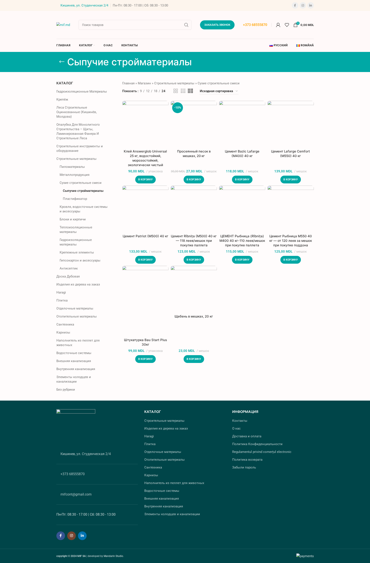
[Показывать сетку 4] (190, 91)
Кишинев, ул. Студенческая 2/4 (84, 5)
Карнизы (63, 332)
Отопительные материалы (76, 316)
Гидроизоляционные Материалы (81, 91)
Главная (128, 83)
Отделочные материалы (74, 308)
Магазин (144, 83)
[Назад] (61, 62)
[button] (145, 179)
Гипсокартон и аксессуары (80, 260)
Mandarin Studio (113, 556)
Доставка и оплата (246, 436)
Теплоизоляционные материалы (76, 229)
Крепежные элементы (77, 252)
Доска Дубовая (68, 276)
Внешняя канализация (73, 361)
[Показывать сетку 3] (183, 91)
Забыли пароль (244, 467)
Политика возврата (247, 460)
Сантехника (65, 324)
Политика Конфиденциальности (257, 444)
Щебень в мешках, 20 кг (194, 316)
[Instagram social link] (303, 5)
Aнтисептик (69, 268)
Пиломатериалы (72, 167)
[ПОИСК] (186, 25)
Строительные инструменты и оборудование (79, 148)
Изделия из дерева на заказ (78, 284)
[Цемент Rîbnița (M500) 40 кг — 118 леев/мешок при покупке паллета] (194, 209)
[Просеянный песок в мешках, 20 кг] (194, 124)
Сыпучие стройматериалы (83, 191)
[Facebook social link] (295, 5)
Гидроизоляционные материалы (76, 242)
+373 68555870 (255, 25)
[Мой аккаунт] (278, 25)
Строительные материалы (76, 159)
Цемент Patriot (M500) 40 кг (145, 236)
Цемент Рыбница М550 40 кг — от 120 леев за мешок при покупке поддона (290, 240)
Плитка (62, 300)
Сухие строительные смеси (81, 183)
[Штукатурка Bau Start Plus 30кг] (145, 301)
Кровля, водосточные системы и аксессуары (84, 209)
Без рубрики (65, 389)
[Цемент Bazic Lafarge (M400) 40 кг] (242, 124)
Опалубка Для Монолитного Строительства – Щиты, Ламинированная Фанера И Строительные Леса (78, 131)
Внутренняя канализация (75, 369)
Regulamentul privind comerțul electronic (261, 452)
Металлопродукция (74, 175)
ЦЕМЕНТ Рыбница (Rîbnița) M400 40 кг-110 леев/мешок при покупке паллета (242, 240)
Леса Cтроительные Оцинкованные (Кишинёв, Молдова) (76, 112)
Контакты (239, 421)
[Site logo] (63, 24)
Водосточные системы (73, 353)
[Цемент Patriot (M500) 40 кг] (145, 209)
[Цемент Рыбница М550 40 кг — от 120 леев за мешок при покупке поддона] (290, 209)
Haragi (61, 292)
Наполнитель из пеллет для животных (78, 342)
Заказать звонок (217, 24)
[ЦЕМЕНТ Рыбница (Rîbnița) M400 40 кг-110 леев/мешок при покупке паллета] (242, 209)
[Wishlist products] (287, 25)
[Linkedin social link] (310, 5)
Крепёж (62, 99)
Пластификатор (75, 199)
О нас (236, 428)
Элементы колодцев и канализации (73, 379)
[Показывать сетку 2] (175, 91)
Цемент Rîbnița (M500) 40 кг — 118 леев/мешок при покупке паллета (194, 240)
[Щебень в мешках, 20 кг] (194, 289)
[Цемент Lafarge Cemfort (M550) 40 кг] (290, 124)
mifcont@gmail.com (76, 494)
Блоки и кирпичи (73, 219)
